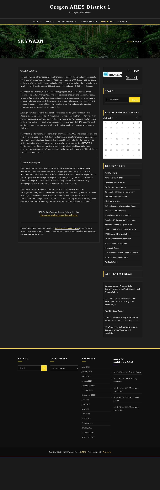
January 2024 (87, 371)
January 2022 (87, 428)
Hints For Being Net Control (116, 257)
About (36, 21)
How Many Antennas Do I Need (118, 238)
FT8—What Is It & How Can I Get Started (121, 253)
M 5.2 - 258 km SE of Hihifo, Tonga (127, 372)
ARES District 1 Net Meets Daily (117, 234)
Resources (107, 21)
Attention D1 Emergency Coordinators (120, 220)
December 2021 (88, 432)
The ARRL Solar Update (114, 311)
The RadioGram (111, 262)
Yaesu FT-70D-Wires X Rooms (117, 196)
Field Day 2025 (111, 173)
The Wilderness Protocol (115, 182)
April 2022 (86, 414)
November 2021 (88, 437)
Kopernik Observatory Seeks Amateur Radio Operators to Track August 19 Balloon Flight (120, 301)
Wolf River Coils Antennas (115, 210)
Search (110, 91)
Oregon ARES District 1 (80, 7)
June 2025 (86, 367)
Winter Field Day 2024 (114, 178)
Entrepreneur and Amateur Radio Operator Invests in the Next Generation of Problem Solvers (122, 289)
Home (129, 41)
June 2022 (86, 404)
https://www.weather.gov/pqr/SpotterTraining (59, 215)
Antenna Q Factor (112, 248)
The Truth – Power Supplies (116, 187)
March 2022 (86, 418)
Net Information (67, 21)
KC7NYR (83, 452)
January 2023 (87, 381)
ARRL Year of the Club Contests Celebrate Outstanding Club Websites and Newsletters (121, 330)
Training (122, 21)
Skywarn (138, 41)
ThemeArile (107, 452)
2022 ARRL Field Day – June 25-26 (118, 224)
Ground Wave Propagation (116, 243)
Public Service (89, 21)
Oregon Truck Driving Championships (120, 229)
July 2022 (85, 400)
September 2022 (88, 395)
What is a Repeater (112, 201)
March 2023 (86, 376)
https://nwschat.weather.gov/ (67, 228)
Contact (49, 21)
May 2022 (85, 409)
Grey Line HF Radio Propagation (118, 215)
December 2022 (88, 385)
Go (44, 368)
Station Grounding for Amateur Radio (120, 206)
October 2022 (87, 390)
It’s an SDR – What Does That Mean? (119, 192)
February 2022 (87, 423)
